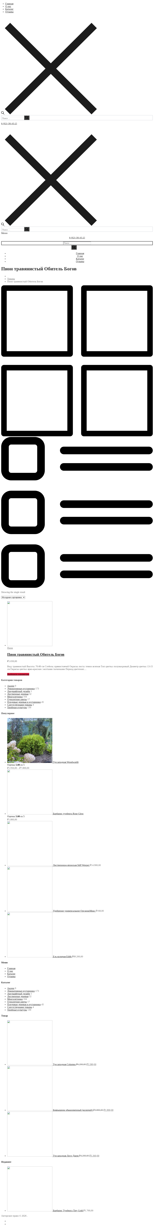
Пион (10, 648)
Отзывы (11, 976)
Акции (10, 686)
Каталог (11, 973)
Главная (11, 968)
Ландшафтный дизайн (18, 691)
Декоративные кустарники (21, 688)
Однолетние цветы (17, 699)
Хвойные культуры (17, 707)
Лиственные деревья (17, 694)
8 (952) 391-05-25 (9, 124)
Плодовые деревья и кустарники (24, 702)
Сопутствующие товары (19, 704)
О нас (10, 971)
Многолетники (15, 696)
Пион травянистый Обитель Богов (35, 654)
